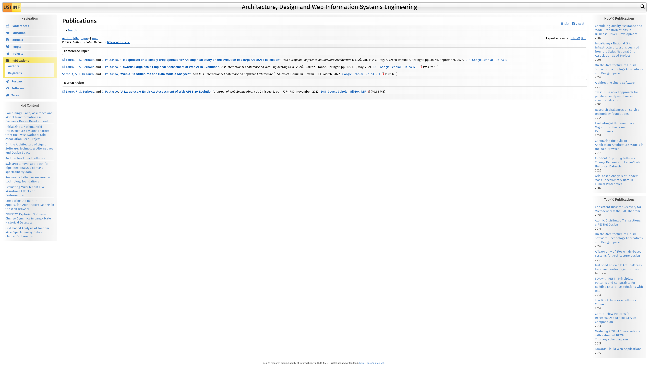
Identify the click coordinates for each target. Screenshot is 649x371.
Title (76, 38)
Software (17, 88)
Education (18, 33)
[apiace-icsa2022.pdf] (383, 74)
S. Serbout (86, 59)
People (16, 46)
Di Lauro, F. (70, 59)
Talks (15, 95)
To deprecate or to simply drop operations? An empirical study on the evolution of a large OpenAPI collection (200, 59)
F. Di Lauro (86, 74)
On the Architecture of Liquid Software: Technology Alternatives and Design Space (29, 148)
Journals (17, 40)
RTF (583, 38)
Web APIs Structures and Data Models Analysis (155, 74)
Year (95, 38)
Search (72, 30)
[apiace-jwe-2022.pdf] (368, 91)
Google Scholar (482, 59)
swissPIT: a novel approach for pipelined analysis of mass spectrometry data (27, 168)
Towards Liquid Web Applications (618, 349)
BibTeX (575, 38)
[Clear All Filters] (118, 42)
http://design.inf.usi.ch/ (372, 363)
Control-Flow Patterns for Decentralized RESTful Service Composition (615, 318)
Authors (13, 66)
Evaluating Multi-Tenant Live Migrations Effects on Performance (25, 191)
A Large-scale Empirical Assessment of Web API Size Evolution (166, 91)
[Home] (12, 7)
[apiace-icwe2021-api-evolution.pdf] (421, 67)
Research (18, 81)
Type (84, 38)
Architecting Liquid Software (25, 158)
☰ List (565, 23)
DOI (468, 59)
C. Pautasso (110, 59)
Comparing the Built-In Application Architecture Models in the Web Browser (29, 205)
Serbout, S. (70, 74)
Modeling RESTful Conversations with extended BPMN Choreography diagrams (617, 335)
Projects (17, 53)
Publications (20, 60)
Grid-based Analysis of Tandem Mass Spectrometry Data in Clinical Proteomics (27, 232)
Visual (579, 23)
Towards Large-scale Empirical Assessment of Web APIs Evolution (169, 67)
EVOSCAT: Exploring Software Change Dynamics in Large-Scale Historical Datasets (28, 218)
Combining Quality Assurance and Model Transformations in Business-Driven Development (29, 117)
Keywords (15, 73)
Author (67, 38)
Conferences (20, 26)
